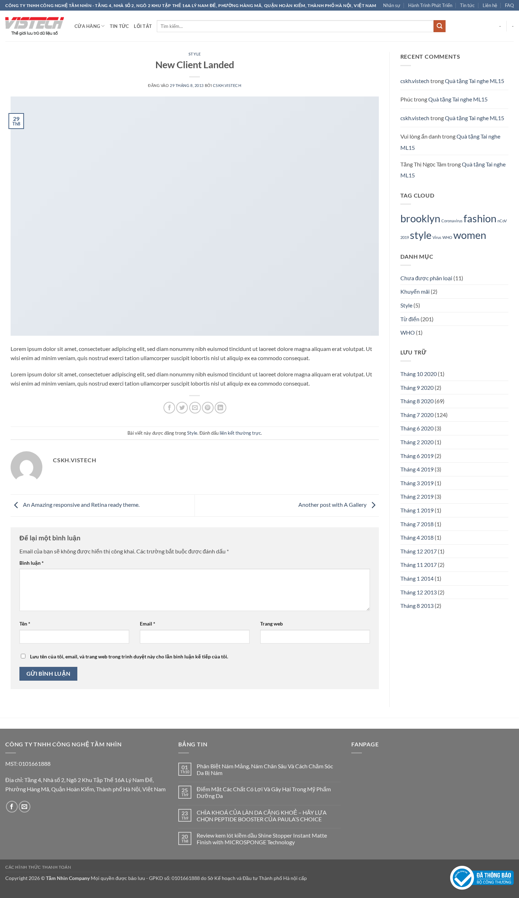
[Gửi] (440, 26)
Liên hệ (490, 5)
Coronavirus (452, 220)
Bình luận (31, 563)
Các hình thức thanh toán (38, 867)
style (420, 235)
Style (195, 54)
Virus (436, 237)
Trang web (271, 624)
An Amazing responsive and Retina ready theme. (80, 504)
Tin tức (467, 5)
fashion (480, 218)
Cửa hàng (87, 26)
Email (147, 624)
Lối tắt (143, 26)
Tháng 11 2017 (418, 564)
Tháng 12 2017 (418, 551)
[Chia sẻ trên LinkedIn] (220, 407)
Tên (24, 624)
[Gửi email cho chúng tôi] (24, 806)
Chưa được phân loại (426, 278)
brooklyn (420, 218)
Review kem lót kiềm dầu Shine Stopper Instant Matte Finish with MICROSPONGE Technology (262, 838)
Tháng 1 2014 (417, 578)
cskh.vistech (227, 85)
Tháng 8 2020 (417, 401)
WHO (447, 237)
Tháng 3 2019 (417, 483)
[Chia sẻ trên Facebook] (169, 407)
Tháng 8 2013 (417, 605)
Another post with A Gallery (333, 504)
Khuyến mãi (415, 291)
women (469, 235)
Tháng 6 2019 (417, 455)
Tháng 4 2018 (417, 537)
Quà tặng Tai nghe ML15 (474, 80)
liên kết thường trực (240, 433)
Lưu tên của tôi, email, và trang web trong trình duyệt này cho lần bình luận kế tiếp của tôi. (129, 656)
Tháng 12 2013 (418, 592)
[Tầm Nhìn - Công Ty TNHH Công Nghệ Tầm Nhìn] (34, 26)
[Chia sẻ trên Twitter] (182, 407)
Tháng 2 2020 (417, 442)
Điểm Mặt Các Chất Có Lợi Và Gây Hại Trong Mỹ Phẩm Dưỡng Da (264, 792)
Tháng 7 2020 (417, 414)
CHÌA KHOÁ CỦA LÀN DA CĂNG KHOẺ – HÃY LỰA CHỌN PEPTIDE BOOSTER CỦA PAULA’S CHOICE (262, 815)
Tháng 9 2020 (417, 387)
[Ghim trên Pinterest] (208, 407)
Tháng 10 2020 (418, 373)
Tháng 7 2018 (417, 524)
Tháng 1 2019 (417, 510)
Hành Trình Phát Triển (430, 5)
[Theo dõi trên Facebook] (12, 806)
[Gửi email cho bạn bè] (195, 407)
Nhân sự (391, 5)
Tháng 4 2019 (417, 469)
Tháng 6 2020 (417, 428)
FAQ (509, 5)
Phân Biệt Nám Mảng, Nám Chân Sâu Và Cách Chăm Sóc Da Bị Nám (265, 769)
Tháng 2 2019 (417, 496)
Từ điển (409, 319)
